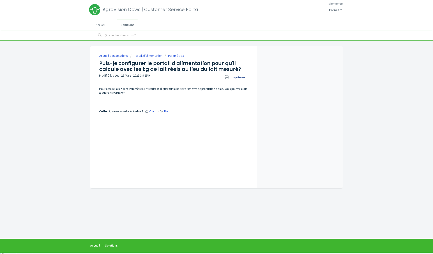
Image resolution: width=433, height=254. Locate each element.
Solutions (127, 25)
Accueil (100, 25)
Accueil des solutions (114, 56)
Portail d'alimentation (148, 56)
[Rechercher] (99, 35)
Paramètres (176, 56)
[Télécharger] (208, 68)
